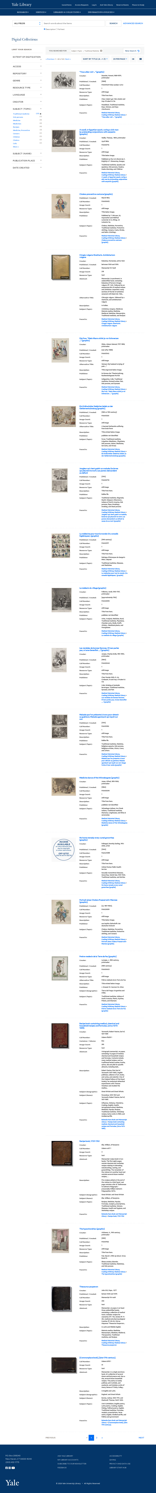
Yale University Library (22, 5)
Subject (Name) (22, 153)
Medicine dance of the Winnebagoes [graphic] (99, 778)
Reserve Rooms (122, 5)
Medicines (17, 123)
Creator (18, 101)
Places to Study (138, 5)
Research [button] (22, 12)
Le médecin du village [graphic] (92, 588)
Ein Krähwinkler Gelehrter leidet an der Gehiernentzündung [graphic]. (96, 407)
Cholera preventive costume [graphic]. (96, 194)
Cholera (16, 140)
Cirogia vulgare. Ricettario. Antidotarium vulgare (97, 256)
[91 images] (64, 1364)
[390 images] (61, 1298)
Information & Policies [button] (100, 12)
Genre (16, 80)
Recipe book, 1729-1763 (89, 1141)
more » (16, 147)
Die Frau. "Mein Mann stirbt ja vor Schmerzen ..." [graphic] (99, 339)
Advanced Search (133, 23)
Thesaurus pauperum (88, 1287)
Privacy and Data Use (119, 1464)
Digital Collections (25, 39)
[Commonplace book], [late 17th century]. (97, 1358)
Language (19, 94)
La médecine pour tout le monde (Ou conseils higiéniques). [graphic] (98, 535)
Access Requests (81, 5)
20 (119, 59)
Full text (61, 29)
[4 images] (62, 1153)
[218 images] (60, 266)
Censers (16, 133)
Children (16, 137)
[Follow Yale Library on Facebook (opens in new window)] (6, 1468)
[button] (113, 23)
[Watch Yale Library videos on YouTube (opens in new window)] (13, 1468)
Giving (112, 1460)
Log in (94, 5)
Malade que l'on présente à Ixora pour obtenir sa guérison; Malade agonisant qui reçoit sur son (99, 717)
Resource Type (21, 87)
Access (17, 66)
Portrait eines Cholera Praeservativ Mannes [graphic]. (98, 901)
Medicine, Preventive (21, 130)
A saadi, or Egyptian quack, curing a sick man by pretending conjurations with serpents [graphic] (98, 132)
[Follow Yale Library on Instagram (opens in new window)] (10, 1468)
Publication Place (24, 160)
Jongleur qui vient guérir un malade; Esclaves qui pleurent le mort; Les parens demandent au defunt (98, 470)
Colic (15, 143)
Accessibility (115, 1456)
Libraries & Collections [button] (66, 12)
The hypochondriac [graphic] (92, 1229)
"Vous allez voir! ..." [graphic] (91, 72)
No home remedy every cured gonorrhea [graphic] (96, 839)
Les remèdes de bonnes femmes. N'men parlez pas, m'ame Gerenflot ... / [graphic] (99, 649)
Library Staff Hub (117, 1468)
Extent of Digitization (27, 56)
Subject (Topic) (22, 108)
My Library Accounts (68, 1460)
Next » (68, 59)
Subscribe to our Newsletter (72, 1464)
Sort (94, 59)
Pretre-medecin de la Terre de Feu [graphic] (98, 956)
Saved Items (67, 5)
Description (50, 29)
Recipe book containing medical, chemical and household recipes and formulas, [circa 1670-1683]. (99, 1025)
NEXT (141, 1438)
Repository (20, 73)
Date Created (21, 167)
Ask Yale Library (106, 5)
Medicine (16, 120)
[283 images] (60, 1035)
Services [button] (40, 12)
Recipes (16, 127)
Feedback (62, 1468)
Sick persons (18, 117)
